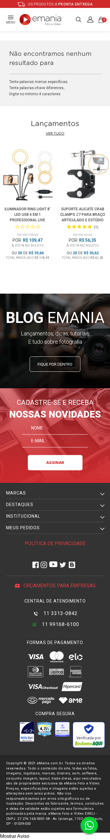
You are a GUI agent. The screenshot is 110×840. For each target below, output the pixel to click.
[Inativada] (27, 731)
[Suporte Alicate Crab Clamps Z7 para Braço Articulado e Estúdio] (82, 176)
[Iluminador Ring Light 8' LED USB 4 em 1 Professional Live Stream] (27, 176)
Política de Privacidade (55, 543)
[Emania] (40, 19)
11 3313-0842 (60, 613)
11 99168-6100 (59, 624)
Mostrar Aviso (14, 836)
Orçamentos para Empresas (59, 585)
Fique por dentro (55, 364)
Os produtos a (60, 4)
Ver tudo (55, 133)
